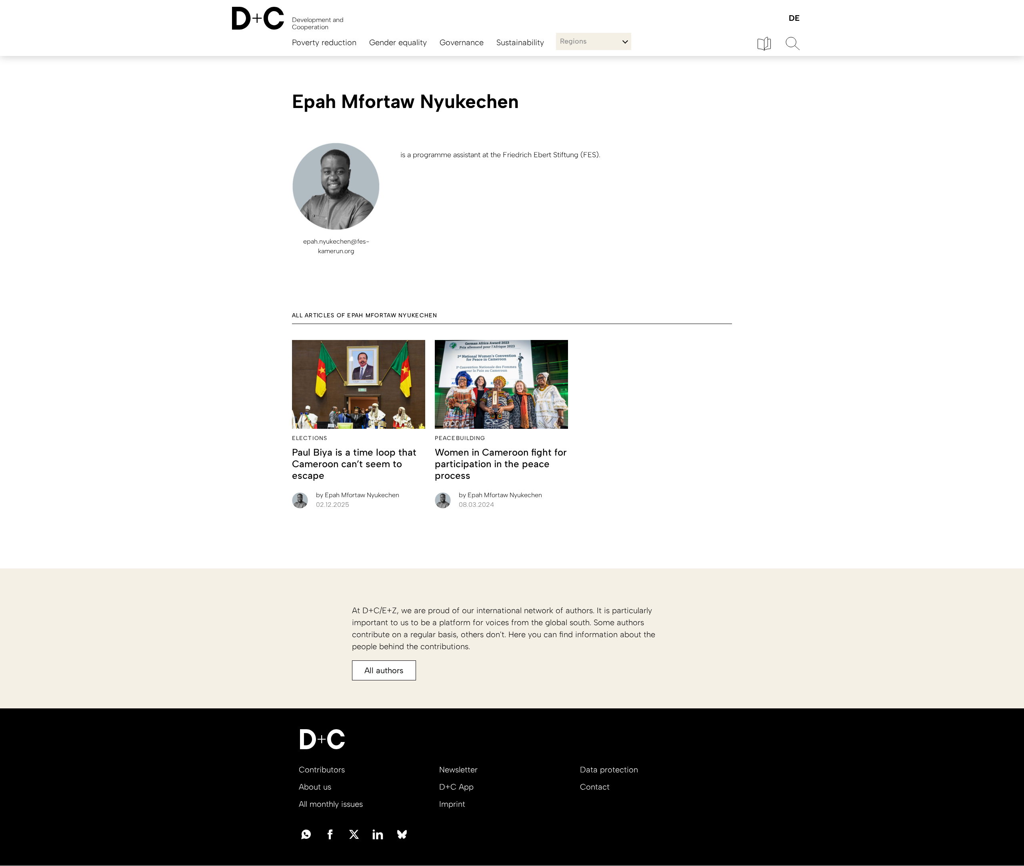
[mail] (306, 834)
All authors (384, 670)
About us (315, 787)
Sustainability (520, 42)
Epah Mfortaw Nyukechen (357, 495)
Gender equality (398, 42)
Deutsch (794, 19)
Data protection (609, 769)
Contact (595, 787)
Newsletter (458, 769)
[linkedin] (378, 834)
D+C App (456, 787)
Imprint (452, 804)
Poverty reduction (324, 42)
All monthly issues (331, 804)
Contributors (322, 769)
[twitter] (354, 834)
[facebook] (330, 834)
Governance (462, 42)
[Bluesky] (402, 834)
